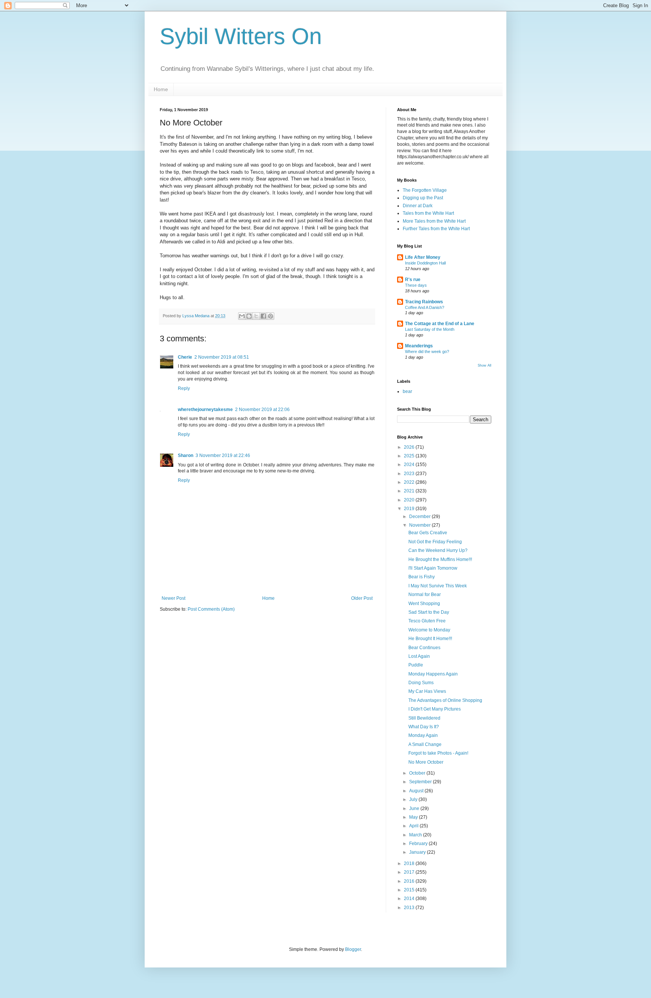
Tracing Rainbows (424, 301)
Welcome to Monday (429, 630)
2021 (410, 491)
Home (161, 89)
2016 (410, 881)
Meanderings (419, 345)
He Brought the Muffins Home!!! (440, 559)
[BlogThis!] (249, 316)
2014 (410, 898)
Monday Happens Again (433, 674)
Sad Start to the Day (428, 612)
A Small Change (425, 744)
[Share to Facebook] (263, 316)
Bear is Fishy (421, 576)
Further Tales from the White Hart (436, 228)
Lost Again (419, 656)
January (418, 852)
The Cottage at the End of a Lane (439, 323)
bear (407, 391)
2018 (410, 863)
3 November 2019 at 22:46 (223, 455)
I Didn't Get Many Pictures (434, 709)
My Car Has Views (427, 691)
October (417, 773)
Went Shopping (424, 603)
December (420, 516)
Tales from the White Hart (428, 213)
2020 (410, 500)
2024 (410, 464)
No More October (425, 762)
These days (416, 285)
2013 (410, 907)
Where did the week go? (427, 351)
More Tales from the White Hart (434, 221)
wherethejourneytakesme (205, 409)
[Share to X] (256, 316)
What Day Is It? (423, 726)
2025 (410, 455)
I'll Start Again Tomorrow (432, 568)
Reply (184, 388)
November (420, 525)
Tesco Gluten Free (427, 621)
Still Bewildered (424, 718)
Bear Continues (424, 647)
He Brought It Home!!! (430, 638)
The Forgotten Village (425, 190)
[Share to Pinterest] (270, 316)
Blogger (353, 949)
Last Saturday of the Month (429, 329)
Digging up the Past (423, 197)
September (421, 781)
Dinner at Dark (417, 205)
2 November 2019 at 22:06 (262, 409)
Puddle (415, 665)
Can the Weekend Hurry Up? (438, 550)
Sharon (185, 455)
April (414, 825)
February (419, 843)
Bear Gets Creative (427, 532)
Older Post (362, 598)
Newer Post (173, 598)
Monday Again (423, 735)
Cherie (185, 357)
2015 (410, 890)
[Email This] (242, 316)
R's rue (412, 279)
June (414, 808)
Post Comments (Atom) (211, 609)
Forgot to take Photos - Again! (438, 753)
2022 (410, 482)
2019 (410, 508)
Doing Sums (421, 682)
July (414, 799)
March (416, 835)
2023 (410, 473)
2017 (410, 872)
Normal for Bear (424, 594)
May (414, 817)
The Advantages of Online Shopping (445, 700)
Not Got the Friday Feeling (435, 541)
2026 (410, 447)
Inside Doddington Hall (425, 263)
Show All (484, 365)
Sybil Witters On (241, 36)
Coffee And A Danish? (424, 307)
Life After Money (422, 257)
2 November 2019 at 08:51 (221, 357)
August (417, 790)
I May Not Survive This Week (437, 585)
